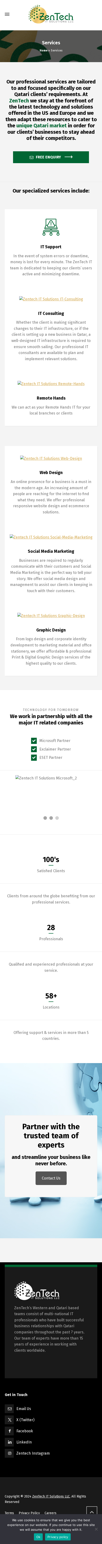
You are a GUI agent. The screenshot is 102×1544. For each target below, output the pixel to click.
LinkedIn (24, 1442)
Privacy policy (57, 1537)
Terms (9, 1513)
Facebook (24, 1431)
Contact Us (51, 1178)
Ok (38, 1537)
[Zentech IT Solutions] (51, 14)
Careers (50, 1513)
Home (43, 50)
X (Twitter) (25, 1420)
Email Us (23, 1408)
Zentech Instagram (33, 1453)
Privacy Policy (29, 1513)
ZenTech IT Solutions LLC (51, 1496)
